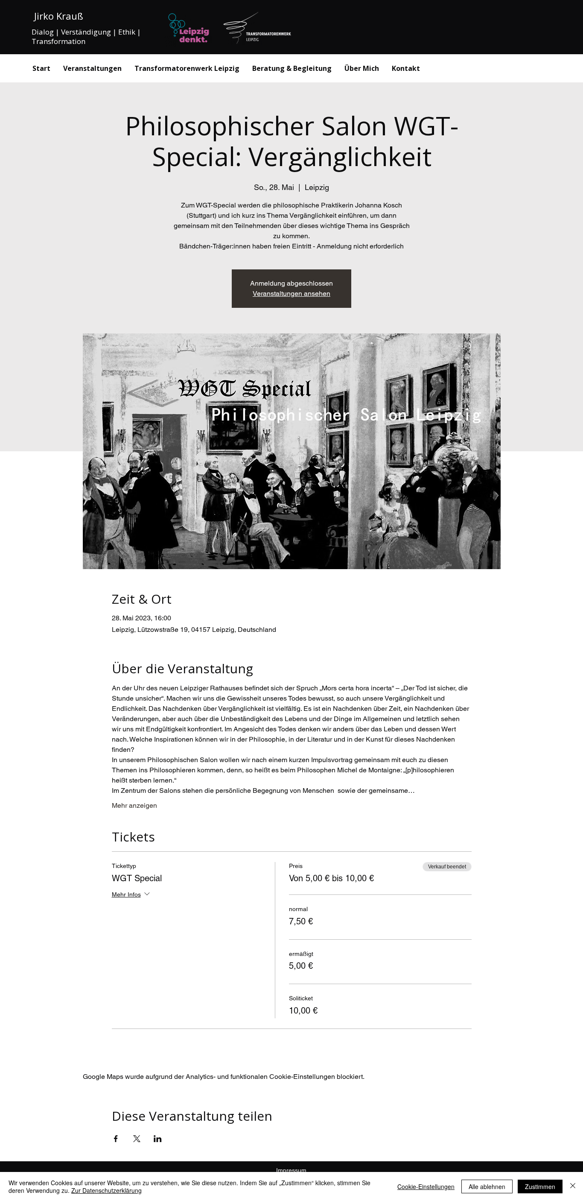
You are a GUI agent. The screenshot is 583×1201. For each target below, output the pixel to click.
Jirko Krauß (57, 15)
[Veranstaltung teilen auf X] (137, 1138)
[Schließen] (573, 1186)
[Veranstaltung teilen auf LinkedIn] (158, 1138)
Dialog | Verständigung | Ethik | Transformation (86, 36)
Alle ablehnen (487, 1186)
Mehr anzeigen (134, 805)
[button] (292, 68)
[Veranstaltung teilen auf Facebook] (116, 1138)
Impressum (291, 1170)
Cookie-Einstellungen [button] (426, 1186)
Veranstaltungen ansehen (291, 293)
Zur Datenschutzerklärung (106, 1190)
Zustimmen (540, 1186)
